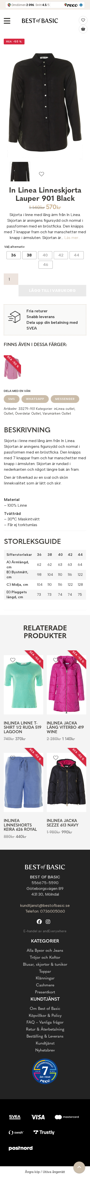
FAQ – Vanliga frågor (45, 1023)
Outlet (8, 413)
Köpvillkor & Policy (45, 1016)
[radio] (13, 255)
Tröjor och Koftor (45, 958)
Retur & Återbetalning (45, 1030)
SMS (11, 399)
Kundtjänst (45, 1044)
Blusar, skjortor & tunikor (45, 965)
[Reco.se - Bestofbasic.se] (45, 1071)
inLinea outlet (64, 409)
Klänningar (45, 978)
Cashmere (45, 985)
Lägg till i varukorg (52, 290)
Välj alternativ (14, 246)
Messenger (65, 399)
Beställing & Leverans (45, 1037)
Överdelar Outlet (28, 413)
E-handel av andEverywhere (45, 931)
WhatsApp (35, 399)
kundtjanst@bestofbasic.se (45, 905)
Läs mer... (72, 237)
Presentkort (45, 992)
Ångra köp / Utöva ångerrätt (45, 1172)
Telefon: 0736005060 (45, 911)
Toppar (45, 972)
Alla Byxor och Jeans (45, 951)
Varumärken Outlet (56, 413)
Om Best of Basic (45, 1009)
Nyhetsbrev (45, 1051)
